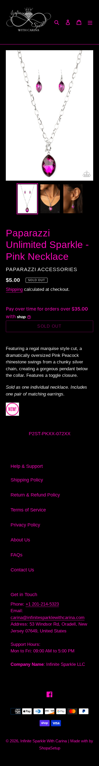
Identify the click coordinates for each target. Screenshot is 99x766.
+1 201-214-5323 (42, 604)
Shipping (14, 289)
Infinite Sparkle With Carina (43, 741)
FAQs (16, 554)
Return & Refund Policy (35, 495)
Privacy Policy (25, 524)
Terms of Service (28, 510)
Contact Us (22, 569)
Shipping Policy (27, 480)
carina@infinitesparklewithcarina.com (47, 617)
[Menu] (90, 22)
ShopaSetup (49, 748)
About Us (20, 539)
